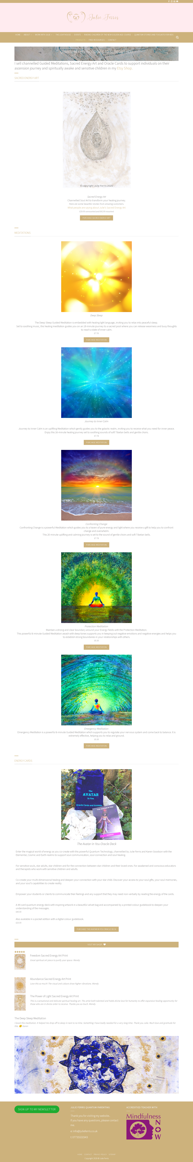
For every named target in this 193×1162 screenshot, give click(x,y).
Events (77, 34)
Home (17, 34)
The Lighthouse (63, 34)
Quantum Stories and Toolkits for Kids (153, 34)
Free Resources (97, 40)
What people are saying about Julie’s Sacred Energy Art (97, 207)
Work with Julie (43, 34)
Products (81, 40)
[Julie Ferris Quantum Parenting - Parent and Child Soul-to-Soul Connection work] (96, 17)
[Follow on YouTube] (177, 1)
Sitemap (112, 1154)
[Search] (177, 37)
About (27, 34)
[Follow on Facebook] (169, 1)
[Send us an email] (174, 1)
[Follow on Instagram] (172, 1)
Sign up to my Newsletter (37, 1109)
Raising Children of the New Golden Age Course (107, 34)
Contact (112, 40)
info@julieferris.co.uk (85, 1131)
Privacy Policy (100, 1154)
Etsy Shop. (125, 68)
